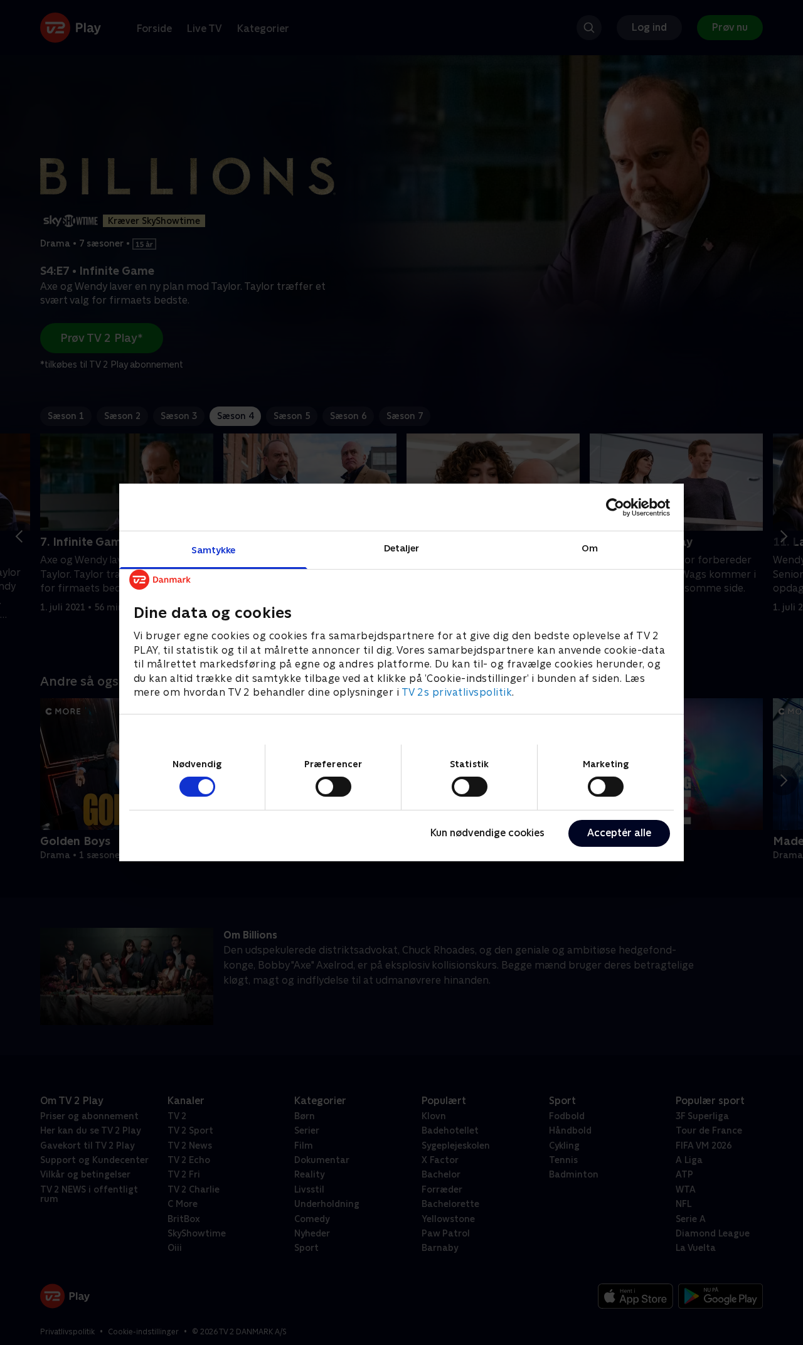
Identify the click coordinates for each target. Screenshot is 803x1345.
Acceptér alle (619, 833)
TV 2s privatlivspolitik (457, 692)
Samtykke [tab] (213, 550)
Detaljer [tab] (402, 548)
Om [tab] (590, 548)
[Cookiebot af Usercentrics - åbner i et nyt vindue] (615, 506)
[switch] (333, 787)
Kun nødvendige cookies (487, 833)
